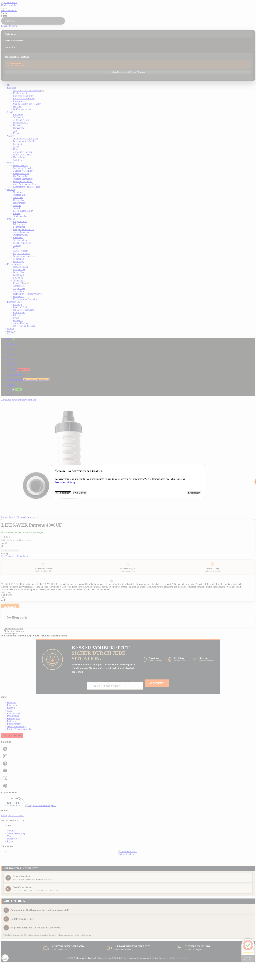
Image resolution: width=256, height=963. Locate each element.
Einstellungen (194, 493)
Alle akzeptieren (63, 493)
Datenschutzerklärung (65, 482)
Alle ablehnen (80, 493)
